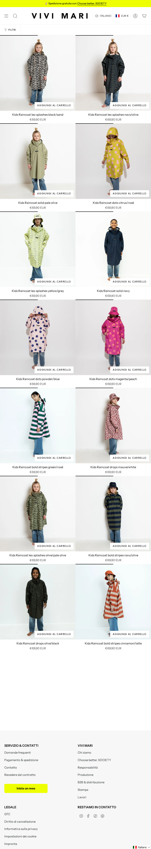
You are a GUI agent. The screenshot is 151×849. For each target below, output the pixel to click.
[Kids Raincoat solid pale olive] (38, 161)
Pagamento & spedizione (21, 760)
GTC (7, 814)
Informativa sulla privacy (21, 829)
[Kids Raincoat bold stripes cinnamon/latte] (113, 602)
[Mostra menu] (6, 16)
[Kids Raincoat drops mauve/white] (113, 425)
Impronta (10, 844)
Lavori (82, 797)
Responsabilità (88, 767)
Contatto (10, 767)
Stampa (83, 790)
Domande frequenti (17, 752)
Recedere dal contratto (20, 775)
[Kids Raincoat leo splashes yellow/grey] (38, 249)
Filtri (12, 30)
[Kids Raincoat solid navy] (113, 249)
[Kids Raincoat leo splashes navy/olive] (113, 73)
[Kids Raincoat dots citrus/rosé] (113, 161)
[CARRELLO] (144, 16)
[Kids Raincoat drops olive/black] (38, 602)
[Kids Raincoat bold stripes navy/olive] (113, 513)
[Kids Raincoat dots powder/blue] (38, 337)
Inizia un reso (26, 788)
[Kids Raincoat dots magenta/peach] (113, 337)
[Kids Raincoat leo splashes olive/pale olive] (38, 513)
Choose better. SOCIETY (94, 760)
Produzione (85, 775)
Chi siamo (84, 752)
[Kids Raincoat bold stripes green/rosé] (38, 425)
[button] (142, 847)
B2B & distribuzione (91, 782)
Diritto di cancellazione (20, 821)
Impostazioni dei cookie (20, 836)
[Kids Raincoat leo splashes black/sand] (38, 73)
